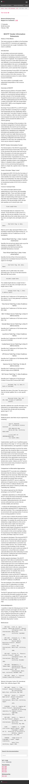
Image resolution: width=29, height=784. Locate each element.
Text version (4, 12)
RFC (17, 8)
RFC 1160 (4, 776)
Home (2, 8)
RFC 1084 (4, 766)
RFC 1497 (4, 770)
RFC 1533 (4, 771)
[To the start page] (4, 782)
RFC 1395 (4, 768)
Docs (6, 8)
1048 (16, 20)
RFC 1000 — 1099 (23, 8)
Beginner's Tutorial (6, 5)
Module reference (18, 5)
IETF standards (12, 8)
